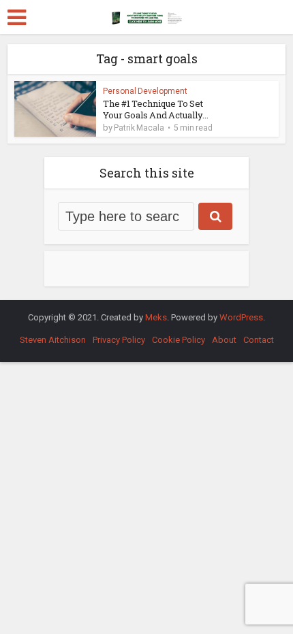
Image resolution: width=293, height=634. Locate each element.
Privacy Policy (119, 340)
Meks (156, 317)
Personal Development (145, 91)
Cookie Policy (178, 340)
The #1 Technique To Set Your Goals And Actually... (156, 109)
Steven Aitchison (53, 340)
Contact (258, 340)
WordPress (241, 317)
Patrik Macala (139, 128)
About (224, 340)
